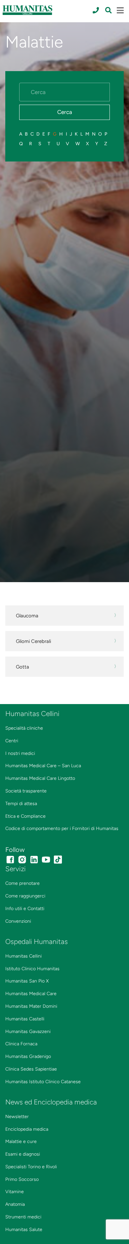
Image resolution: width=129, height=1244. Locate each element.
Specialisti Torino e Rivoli (31, 1167)
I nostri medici (20, 753)
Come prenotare (22, 883)
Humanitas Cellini (23, 956)
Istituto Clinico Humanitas (32, 969)
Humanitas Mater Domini (31, 1006)
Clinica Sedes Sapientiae (31, 1069)
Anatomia (15, 1204)
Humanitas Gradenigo (28, 1056)
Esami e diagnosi (22, 1154)
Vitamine (14, 1191)
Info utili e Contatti (24, 908)
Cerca (64, 112)
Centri (11, 741)
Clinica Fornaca (21, 1044)
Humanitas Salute (23, 1229)
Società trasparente (26, 791)
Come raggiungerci (25, 896)
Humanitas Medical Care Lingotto (40, 778)
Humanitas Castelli (24, 1019)
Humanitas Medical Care (31, 993)
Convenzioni (18, 921)
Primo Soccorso (22, 1179)
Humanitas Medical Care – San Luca (43, 766)
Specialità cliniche (24, 728)
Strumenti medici (23, 1217)
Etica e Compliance (25, 816)
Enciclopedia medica (26, 1129)
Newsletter (17, 1116)
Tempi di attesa (21, 803)
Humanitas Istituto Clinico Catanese (43, 1082)
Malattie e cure (21, 1141)
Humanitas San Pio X (27, 981)
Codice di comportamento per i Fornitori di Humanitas (61, 828)
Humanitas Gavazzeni (28, 1031)
